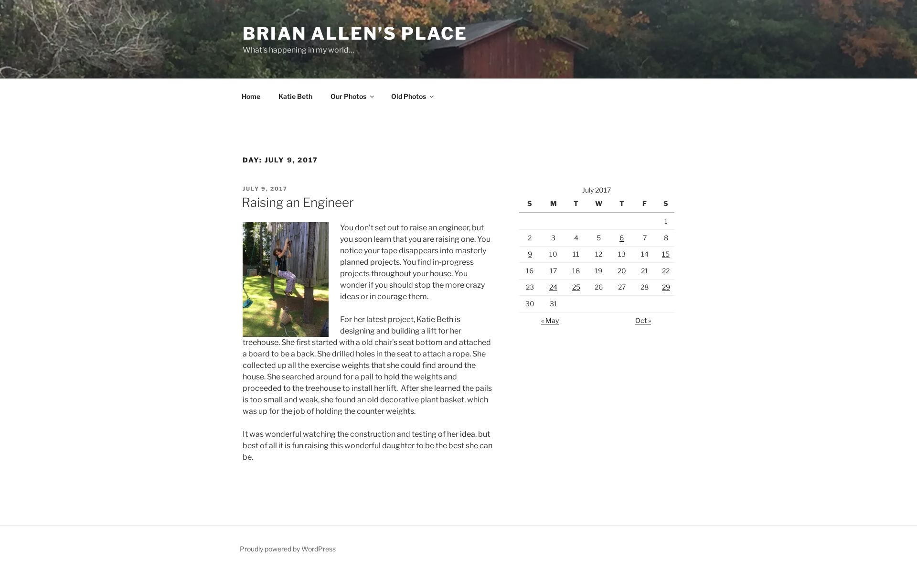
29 (666, 287)
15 (666, 254)
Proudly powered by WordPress (288, 549)
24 (553, 287)
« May (550, 320)
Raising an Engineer (298, 202)
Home (251, 96)
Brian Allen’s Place (355, 33)
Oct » (643, 320)
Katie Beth (295, 96)
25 (576, 287)
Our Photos (348, 96)
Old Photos (408, 96)
